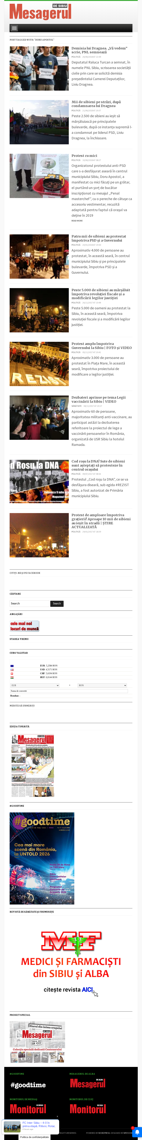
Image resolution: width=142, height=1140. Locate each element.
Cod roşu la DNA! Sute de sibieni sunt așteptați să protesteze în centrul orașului (98, 465)
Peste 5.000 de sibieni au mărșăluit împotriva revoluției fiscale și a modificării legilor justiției (101, 294)
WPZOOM (128, 1133)
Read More (77, 220)
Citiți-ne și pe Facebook (25, 573)
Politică (76, 56)
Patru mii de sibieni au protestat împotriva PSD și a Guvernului (99, 238)
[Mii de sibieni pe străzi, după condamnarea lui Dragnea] (39, 121)
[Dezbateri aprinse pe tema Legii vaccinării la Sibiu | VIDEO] (39, 417)
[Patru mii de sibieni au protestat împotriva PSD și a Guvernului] (39, 256)
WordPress (104, 1133)
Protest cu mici (84, 156)
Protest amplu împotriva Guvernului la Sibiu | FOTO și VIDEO (102, 346)
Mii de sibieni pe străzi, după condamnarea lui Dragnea (96, 104)
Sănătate (77, 406)
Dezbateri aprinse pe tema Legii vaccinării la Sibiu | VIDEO (99, 399)
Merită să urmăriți (22, 705)
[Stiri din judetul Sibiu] (40, 11)
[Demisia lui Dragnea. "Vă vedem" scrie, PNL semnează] (39, 68)
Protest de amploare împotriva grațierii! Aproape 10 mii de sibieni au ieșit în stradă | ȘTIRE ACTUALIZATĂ (101, 521)
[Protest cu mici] (39, 175)
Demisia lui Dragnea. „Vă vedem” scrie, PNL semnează (99, 50)
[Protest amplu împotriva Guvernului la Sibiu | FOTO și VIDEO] (39, 363)
